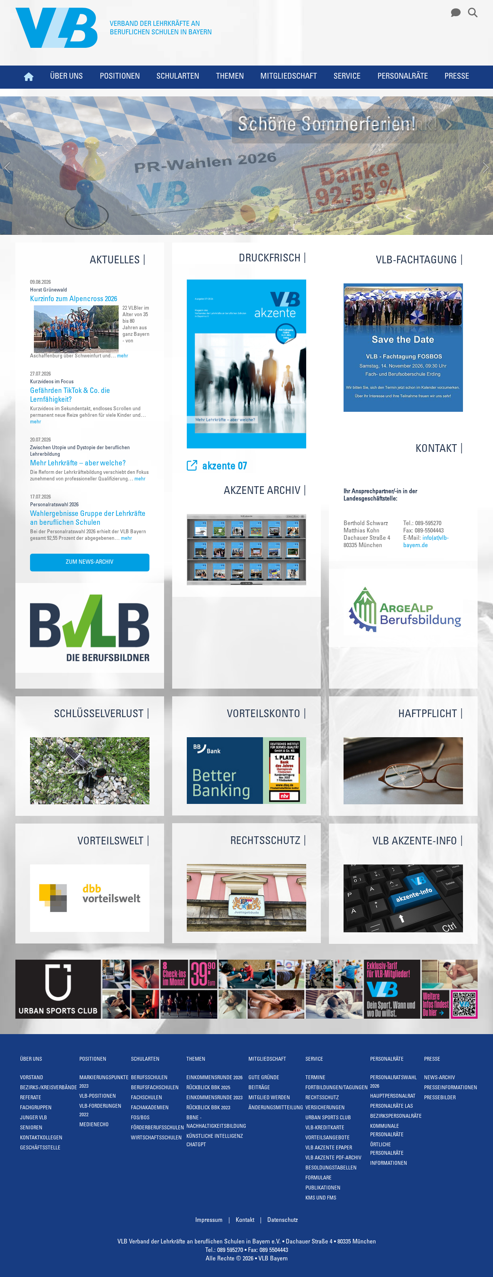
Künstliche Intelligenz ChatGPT (214, 1141)
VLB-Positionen (97, 1096)
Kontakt (245, 1220)
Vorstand (31, 1078)
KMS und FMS (320, 1198)
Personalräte (402, 77)
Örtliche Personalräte (387, 1149)
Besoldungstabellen (331, 1168)
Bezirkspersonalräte (396, 1116)
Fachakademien (150, 1108)
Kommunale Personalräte (387, 1131)
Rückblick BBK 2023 (208, 1108)
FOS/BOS (140, 1118)
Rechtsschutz (322, 1098)
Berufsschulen (149, 1078)
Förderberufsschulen (157, 1128)
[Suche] (470, 13)
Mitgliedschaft (288, 77)
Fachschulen (146, 1098)
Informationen (388, 1163)
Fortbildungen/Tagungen (336, 1088)
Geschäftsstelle (40, 1148)
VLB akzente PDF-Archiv (333, 1158)
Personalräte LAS (391, 1106)
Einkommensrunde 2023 (214, 1098)
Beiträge (259, 1088)
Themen (230, 77)
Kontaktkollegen (41, 1138)
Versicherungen (325, 1108)
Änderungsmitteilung (275, 1108)
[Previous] (8, 168)
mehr (122, 356)
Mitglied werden (269, 1098)
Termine (315, 1078)
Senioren (31, 1128)
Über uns (66, 77)
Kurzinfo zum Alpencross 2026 (73, 299)
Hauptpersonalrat (393, 1096)
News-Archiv (439, 1078)
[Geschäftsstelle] (453, 13)
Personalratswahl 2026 (393, 1082)
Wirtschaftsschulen (156, 1138)
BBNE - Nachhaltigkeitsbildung (216, 1122)
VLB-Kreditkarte (324, 1128)
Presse (456, 77)
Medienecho (94, 1125)
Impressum (209, 1220)
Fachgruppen (36, 1108)
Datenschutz (282, 1220)
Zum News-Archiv (89, 562)
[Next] (485, 168)
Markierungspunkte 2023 (104, 1082)
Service (347, 77)
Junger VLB (33, 1118)
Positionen (120, 77)
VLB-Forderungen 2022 (100, 1111)
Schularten (177, 77)
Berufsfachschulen (155, 1088)
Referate (30, 1098)
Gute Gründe (263, 1078)
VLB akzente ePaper (328, 1148)
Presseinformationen (450, 1088)
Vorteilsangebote (327, 1138)
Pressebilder (440, 1098)
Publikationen (322, 1188)
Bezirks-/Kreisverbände (48, 1088)
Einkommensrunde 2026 (214, 1078)
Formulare (318, 1178)
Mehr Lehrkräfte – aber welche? (78, 463)
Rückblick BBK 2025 (208, 1088)
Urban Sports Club (328, 1118)
